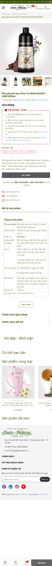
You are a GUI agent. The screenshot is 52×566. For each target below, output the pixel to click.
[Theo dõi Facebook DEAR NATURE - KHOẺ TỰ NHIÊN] (4, 486)
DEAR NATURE (19, 100)
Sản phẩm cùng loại (17, 361)
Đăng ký (45, 479)
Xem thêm (26, 304)
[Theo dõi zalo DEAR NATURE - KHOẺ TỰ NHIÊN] (10, 486)
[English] (47, 7)
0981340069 (22, 447)
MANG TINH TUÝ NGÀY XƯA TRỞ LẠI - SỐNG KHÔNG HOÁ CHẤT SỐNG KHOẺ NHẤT (24, 2)
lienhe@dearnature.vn (19, 450)
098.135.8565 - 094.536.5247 (29, 182)
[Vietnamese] (39, 7)
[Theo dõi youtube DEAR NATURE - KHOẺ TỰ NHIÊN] (23, 486)
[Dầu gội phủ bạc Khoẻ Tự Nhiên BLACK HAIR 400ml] (26, 49)
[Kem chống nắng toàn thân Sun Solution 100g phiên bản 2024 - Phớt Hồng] (18, 382)
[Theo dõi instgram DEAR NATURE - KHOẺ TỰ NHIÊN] (17, 486)
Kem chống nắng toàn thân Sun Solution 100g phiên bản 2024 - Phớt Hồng (18, 405)
